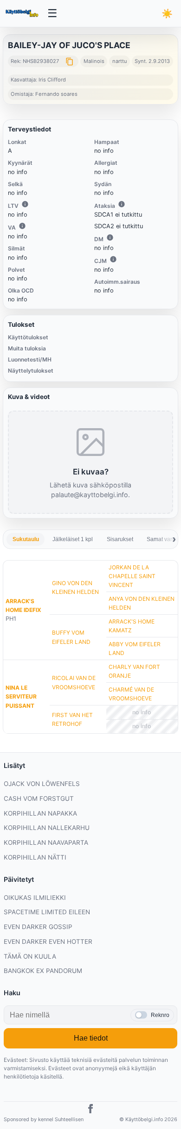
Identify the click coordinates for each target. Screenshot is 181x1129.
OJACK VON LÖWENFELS (42, 783)
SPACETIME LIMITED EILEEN (47, 912)
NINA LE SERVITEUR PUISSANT (21, 696)
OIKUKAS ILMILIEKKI (35, 897)
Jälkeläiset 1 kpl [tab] (72, 539)
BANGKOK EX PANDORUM (43, 970)
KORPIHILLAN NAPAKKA (40, 813)
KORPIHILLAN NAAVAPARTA (46, 842)
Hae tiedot (91, 1038)
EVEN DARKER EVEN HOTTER (48, 941)
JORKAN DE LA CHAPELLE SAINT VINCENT (132, 576)
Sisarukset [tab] (120, 539)
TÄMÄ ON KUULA (30, 956)
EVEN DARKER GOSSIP (38, 926)
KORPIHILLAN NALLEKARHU (47, 827)
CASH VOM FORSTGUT (39, 798)
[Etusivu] (22, 13)
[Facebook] (90, 1110)
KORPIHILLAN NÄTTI (35, 857)
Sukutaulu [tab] (26, 539)
